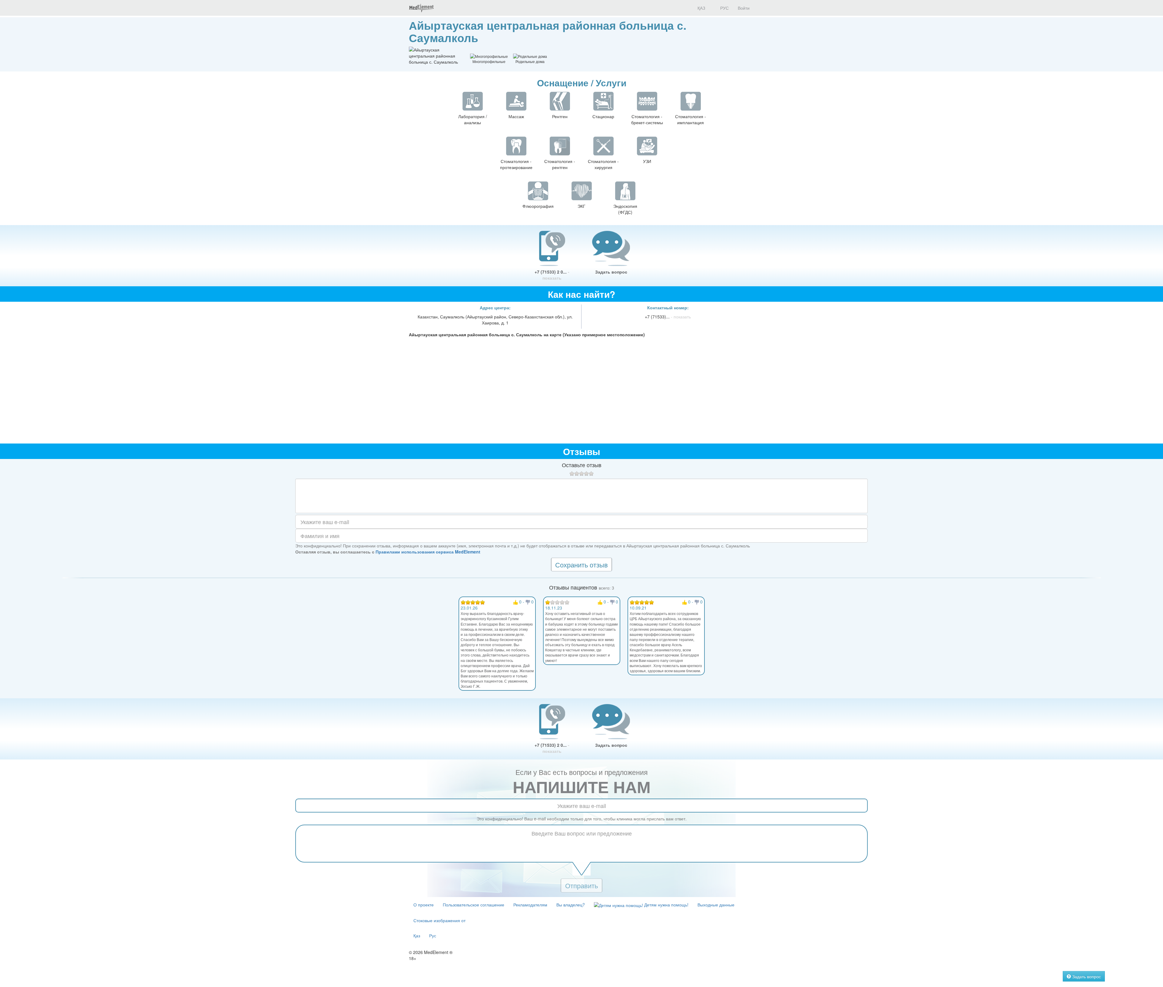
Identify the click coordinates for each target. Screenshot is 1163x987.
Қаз (416, 935)
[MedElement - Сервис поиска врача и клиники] (421, 7)
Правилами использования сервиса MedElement (428, 552)
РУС (724, 8)
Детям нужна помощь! (665, 905)
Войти (744, 8)
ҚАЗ (700, 8)
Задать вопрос (611, 272)
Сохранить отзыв (581, 564)
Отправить (581, 885)
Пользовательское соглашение (473, 905)
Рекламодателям (530, 905)
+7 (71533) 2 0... (552, 275)
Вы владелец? (570, 905)
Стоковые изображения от (439, 920)
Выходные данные (715, 905)
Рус (432, 935)
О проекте (423, 905)
